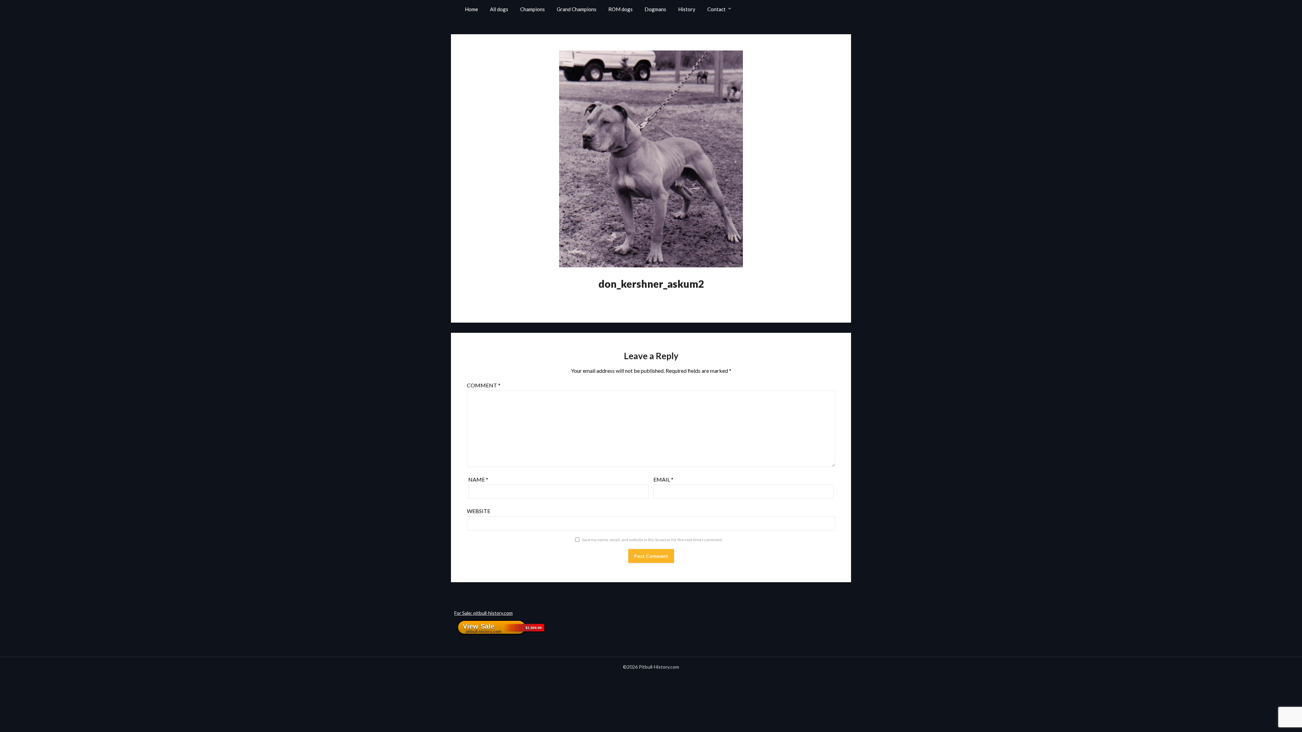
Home (471, 9)
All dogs (499, 9)
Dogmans (655, 9)
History (686, 9)
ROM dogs (620, 9)
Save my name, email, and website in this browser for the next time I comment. (652, 539)
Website (478, 511)
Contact (716, 9)
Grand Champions (576, 9)
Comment (483, 385)
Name (478, 479)
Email (663, 479)
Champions (532, 9)
